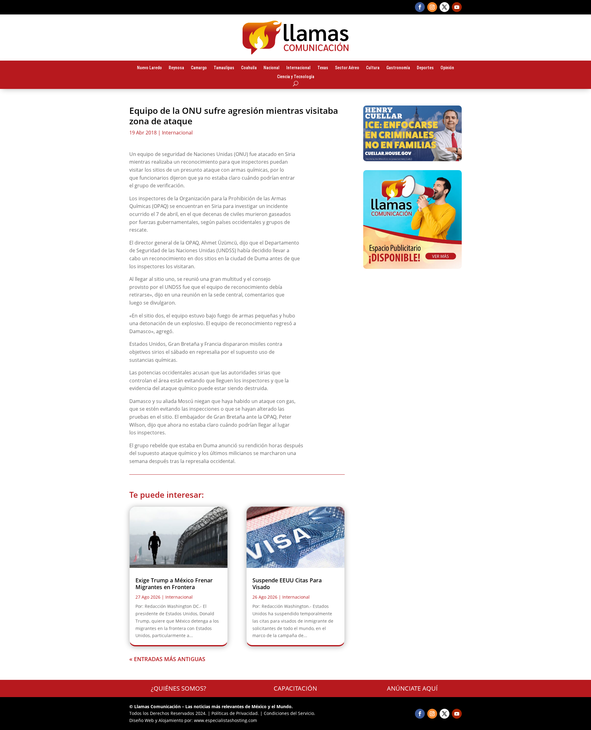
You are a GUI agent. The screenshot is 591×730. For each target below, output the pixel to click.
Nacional (271, 68)
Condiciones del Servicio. (289, 713)
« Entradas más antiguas (167, 659)
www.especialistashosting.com (225, 720)
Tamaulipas (224, 68)
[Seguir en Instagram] (432, 7)
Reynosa (176, 68)
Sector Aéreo (347, 68)
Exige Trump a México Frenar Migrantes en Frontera (174, 583)
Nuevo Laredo (149, 68)
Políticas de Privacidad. (235, 713)
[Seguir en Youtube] (457, 7)
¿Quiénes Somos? (178, 688)
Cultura (373, 68)
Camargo (199, 68)
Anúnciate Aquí (412, 688)
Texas (322, 68)
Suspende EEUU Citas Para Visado (287, 583)
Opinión (447, 68)
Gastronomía (398, 68)
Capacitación (295, 688)
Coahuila (249, 68)
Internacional (298, 68)
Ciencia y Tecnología (295, 77)
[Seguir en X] (444, 7)
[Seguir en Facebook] (420, 7)
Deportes (425, 68)
